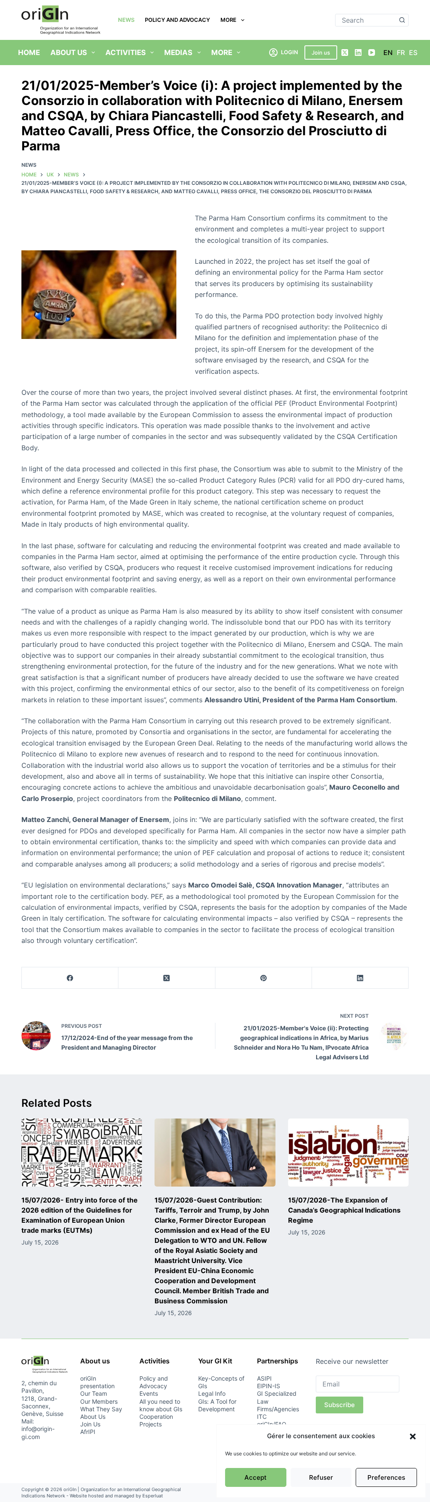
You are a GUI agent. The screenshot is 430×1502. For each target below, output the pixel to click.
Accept (255, 1477)
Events (148, 1393)
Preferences (386, 1477)
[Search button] (402, 20)
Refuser (321, 1477)
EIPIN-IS (268, 1385)
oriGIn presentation (97, 1382)
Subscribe (339, 1405)
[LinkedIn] (358, 52)
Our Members (99, 1401)
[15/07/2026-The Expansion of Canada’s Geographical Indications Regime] (348, 1153)
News (126, 19)
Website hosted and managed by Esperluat (116, 1496)
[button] (413, 1436)
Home (29, 52)
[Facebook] (70, 978)
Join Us (90, 1424)
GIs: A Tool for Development (217, 1405)
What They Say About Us (101, 1412)
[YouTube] (371, 52)
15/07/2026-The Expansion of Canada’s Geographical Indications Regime (344, 1210)
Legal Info (211, 1393)
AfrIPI (87, 1431)
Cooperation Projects (156, 1420)
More (228, 19)
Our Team (93, 1393)
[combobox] (366, 20)
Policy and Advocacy (177, 19)
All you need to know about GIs (160, 1405)
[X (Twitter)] (344, 52)
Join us (321, 52)
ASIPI (264, 1378)
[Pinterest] (263, 978)
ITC (262, 1416)
